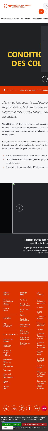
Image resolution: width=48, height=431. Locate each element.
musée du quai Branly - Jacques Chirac (19, 6)
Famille (22, 315)
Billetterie (44, 29)
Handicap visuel (14, 408)
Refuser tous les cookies (35, 424)
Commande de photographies (8, 375)
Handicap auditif (21, 408)
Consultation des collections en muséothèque (8, 363)
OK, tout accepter (12, 424)
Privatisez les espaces (8, 340)
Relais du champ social (24, 320)
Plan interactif (44, 60)
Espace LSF (37, 408)
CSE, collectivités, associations (24, 331)
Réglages (7, 428)
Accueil (4, 90)
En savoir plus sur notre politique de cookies (30, 428)
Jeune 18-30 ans (24, 310)
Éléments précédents (19, 207)
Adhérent (23, 300)
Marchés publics (6, 387)
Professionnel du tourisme (25, 325)
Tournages (7, 370)
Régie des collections (28, 90)
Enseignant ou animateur (25, 304)
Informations (44, 37)
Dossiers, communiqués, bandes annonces (8, 302)
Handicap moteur (6, 408)
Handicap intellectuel (29, 408)
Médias (44, 52)
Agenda (44, 45)
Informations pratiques (10, 18)
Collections (25, 18)
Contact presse (6, 309)
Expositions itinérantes (7, 346)
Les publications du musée (7, 325)
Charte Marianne (6, 382)
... (10, 90)
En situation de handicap (24, 338)
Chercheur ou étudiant (25, 344)
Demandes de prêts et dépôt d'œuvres (7, 353)
